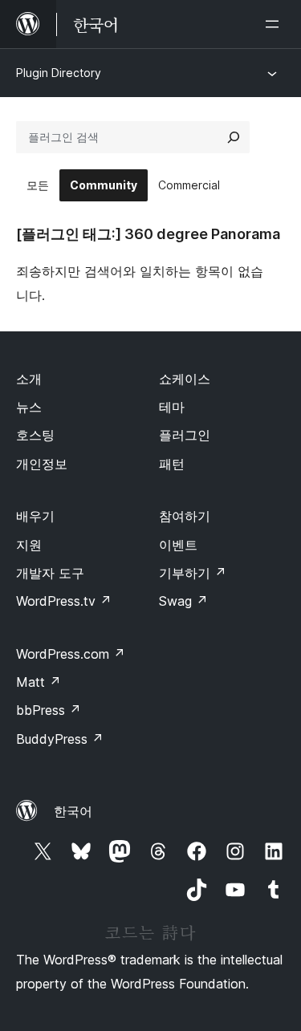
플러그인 (184, 435)
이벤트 (178, 545)
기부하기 (192, 573)
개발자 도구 (50, 573)
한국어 (73, 811)
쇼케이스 (184, 379)
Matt (38, 682)
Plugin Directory (58, 72)
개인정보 (41, 464)
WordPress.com (70, 654)
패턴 (172, 464)
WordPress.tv (64, 601)
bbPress (48, 710)
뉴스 (29, 407)
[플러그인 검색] (234, 137)
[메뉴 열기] (275, 24)
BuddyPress (60, 739)
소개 (29, 379)
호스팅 (35, 435)
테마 (172, 407)
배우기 (35, 516)
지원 (29, 545)
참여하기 (184, 516)
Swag (183, 601)
